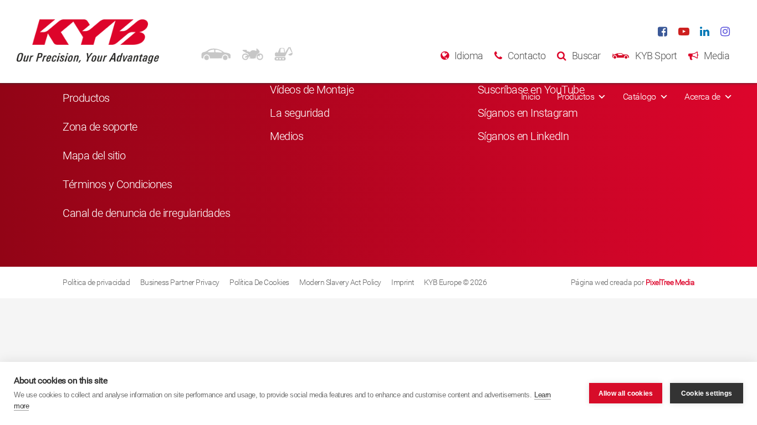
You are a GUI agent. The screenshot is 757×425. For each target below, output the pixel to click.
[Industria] (283, 53)
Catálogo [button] (639, 96)
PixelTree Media (670, 282)
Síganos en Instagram (528, 113)
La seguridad (299, 113)
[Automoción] (216, 53)
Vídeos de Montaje (312, 89)
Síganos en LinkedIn (523, 136)
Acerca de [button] (702, 96)
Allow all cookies (626, 393)
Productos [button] (576, 96)
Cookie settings (706, 393)
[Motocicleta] (252, 53)
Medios (286, 136)
